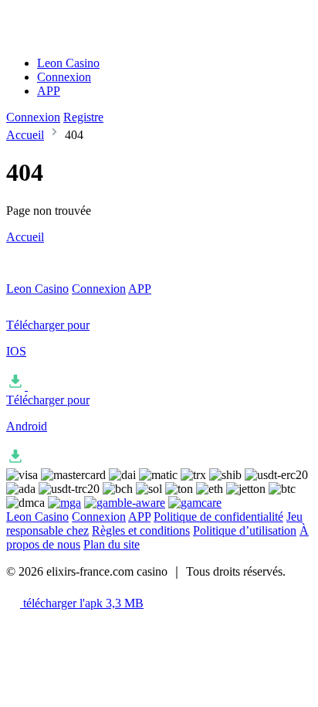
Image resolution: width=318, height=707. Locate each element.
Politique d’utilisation (244, 530)
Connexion (64, 76)
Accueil (25, 134)
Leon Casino (68, 63)
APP (48, 90)
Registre (83, 117)
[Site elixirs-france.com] (80, 36)
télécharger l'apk (82, 603)
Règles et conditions (141, 530)
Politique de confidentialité (218, 516)
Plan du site (111, 544)
